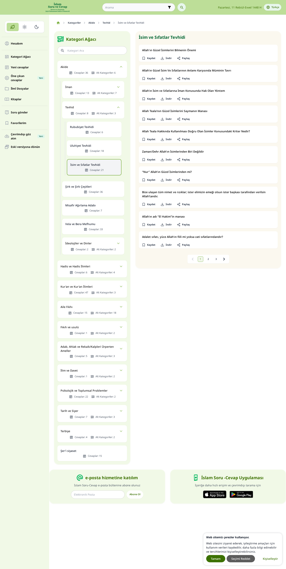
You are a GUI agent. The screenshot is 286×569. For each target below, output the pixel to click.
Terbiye (65, 431)
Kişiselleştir (270, 559)
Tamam (216, 559)
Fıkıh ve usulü (70, 327)
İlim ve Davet (69, 370)
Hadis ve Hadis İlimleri (75, 266)
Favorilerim (18, 123)
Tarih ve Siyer (69, 411)
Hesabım (17, 43)
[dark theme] (36, 27)
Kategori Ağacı (21, 57)
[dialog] (242, 549)
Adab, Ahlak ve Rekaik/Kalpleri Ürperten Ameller (87, 349)
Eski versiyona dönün (25, 147)
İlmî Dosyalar (20, 89)
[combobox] (136, 7)
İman (68, 87)
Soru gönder (19, 112)
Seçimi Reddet (240, 559)
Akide (64, 67)
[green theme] (13, 27)
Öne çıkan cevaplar (27, 78)
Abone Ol (135, 494)
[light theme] (25, 27)
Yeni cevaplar (20, 67)
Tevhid (69, 107)
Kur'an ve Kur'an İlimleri (77, 286)
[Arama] (181, 7)
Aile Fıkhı (67, 307)
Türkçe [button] (275, 7)
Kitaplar (16, 99)
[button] (148, 58)
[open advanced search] (169, 7)
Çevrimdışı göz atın (27, 136)
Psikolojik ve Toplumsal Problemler (84, 390)
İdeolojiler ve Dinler (78, 243)
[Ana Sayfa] (58, 23)
